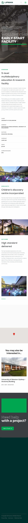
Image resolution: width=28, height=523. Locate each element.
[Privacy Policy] (4, 518)
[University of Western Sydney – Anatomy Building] (14, 372)
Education (4, 134)
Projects (8, 22)
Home (2, 22)
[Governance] (10, 518)
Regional (10, 134)
